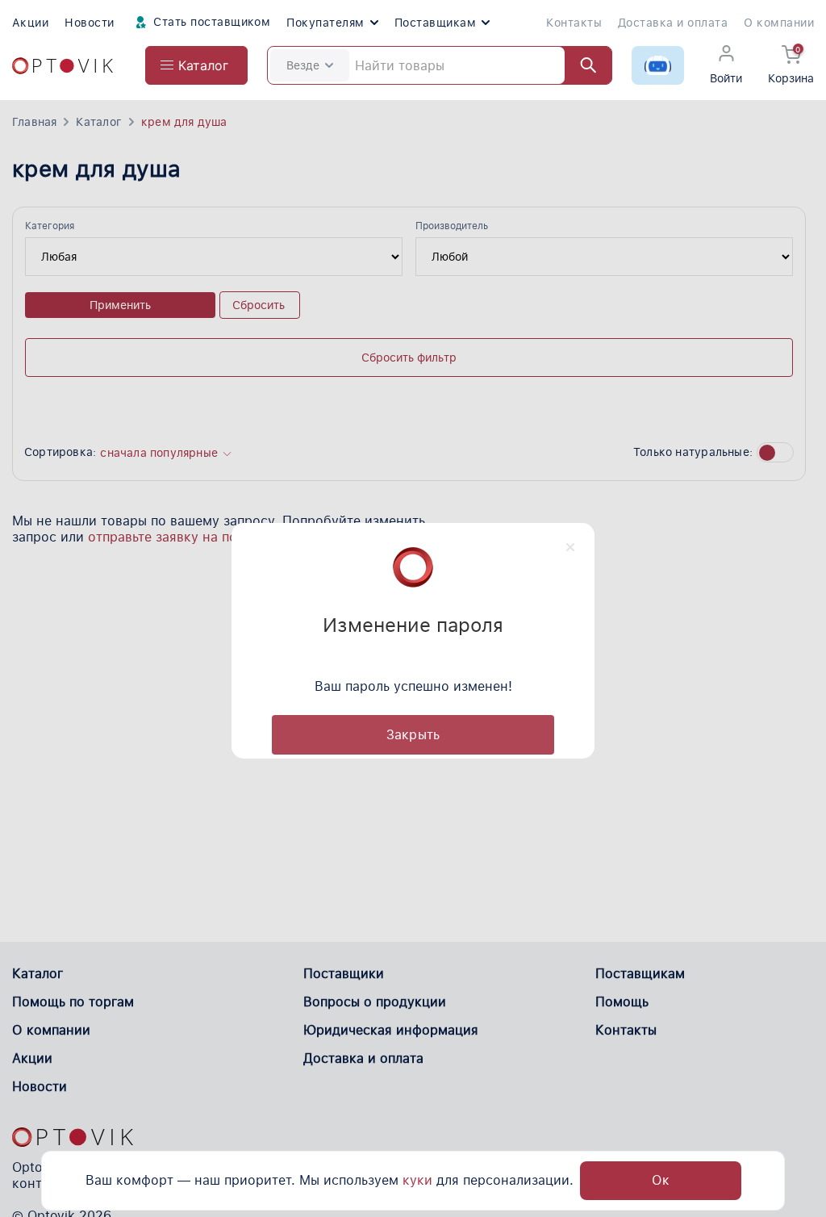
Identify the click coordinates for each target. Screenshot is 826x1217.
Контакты (574, 22)
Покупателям (325, 22)
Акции (30, 22)
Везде (302, 65)
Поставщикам (435, 22)
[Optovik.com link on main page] (62, 66)
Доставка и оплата (673, 22)
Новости (89, 22)
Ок (661, 1180)
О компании (779, 22)
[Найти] (580, 65)
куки (417, 1180)
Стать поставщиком (210, 21)
